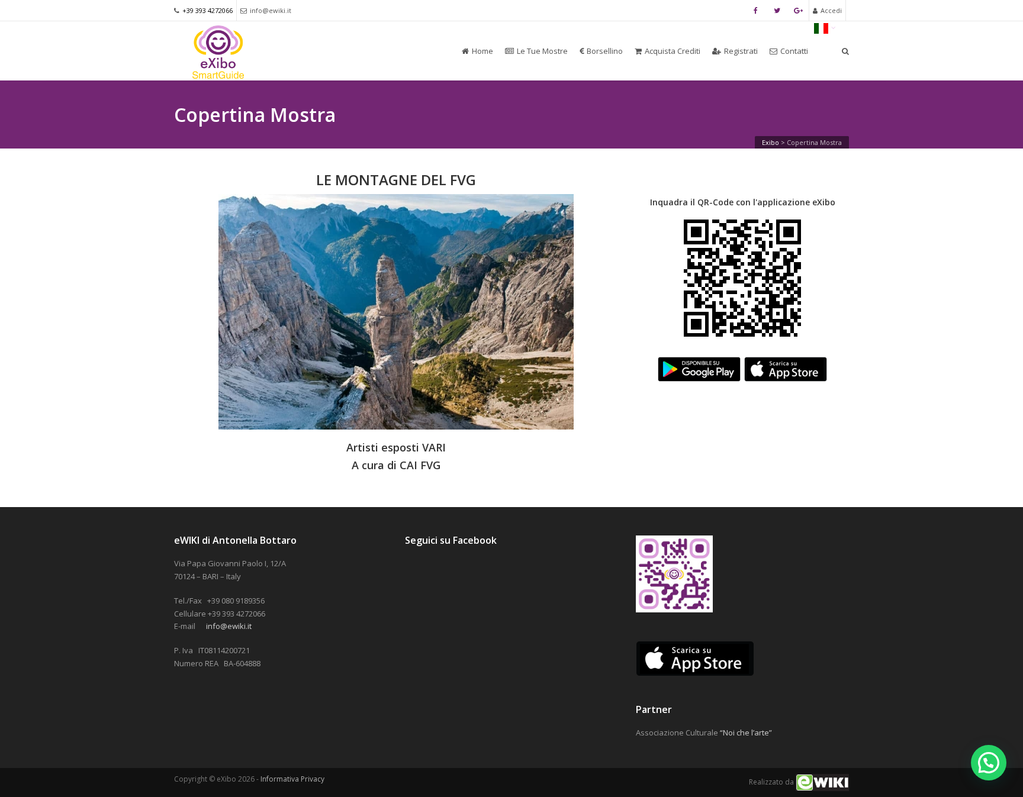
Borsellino (605, 51)
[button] (988, 762)
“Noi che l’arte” (746, 732)
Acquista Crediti (672, 51)
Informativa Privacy (292, 779)
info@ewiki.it (270, 10)
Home (482, 51)
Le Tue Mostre (542, 51)
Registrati (741, 51)
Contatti (794, 51)
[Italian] (825, 27)
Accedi (831, 10)
